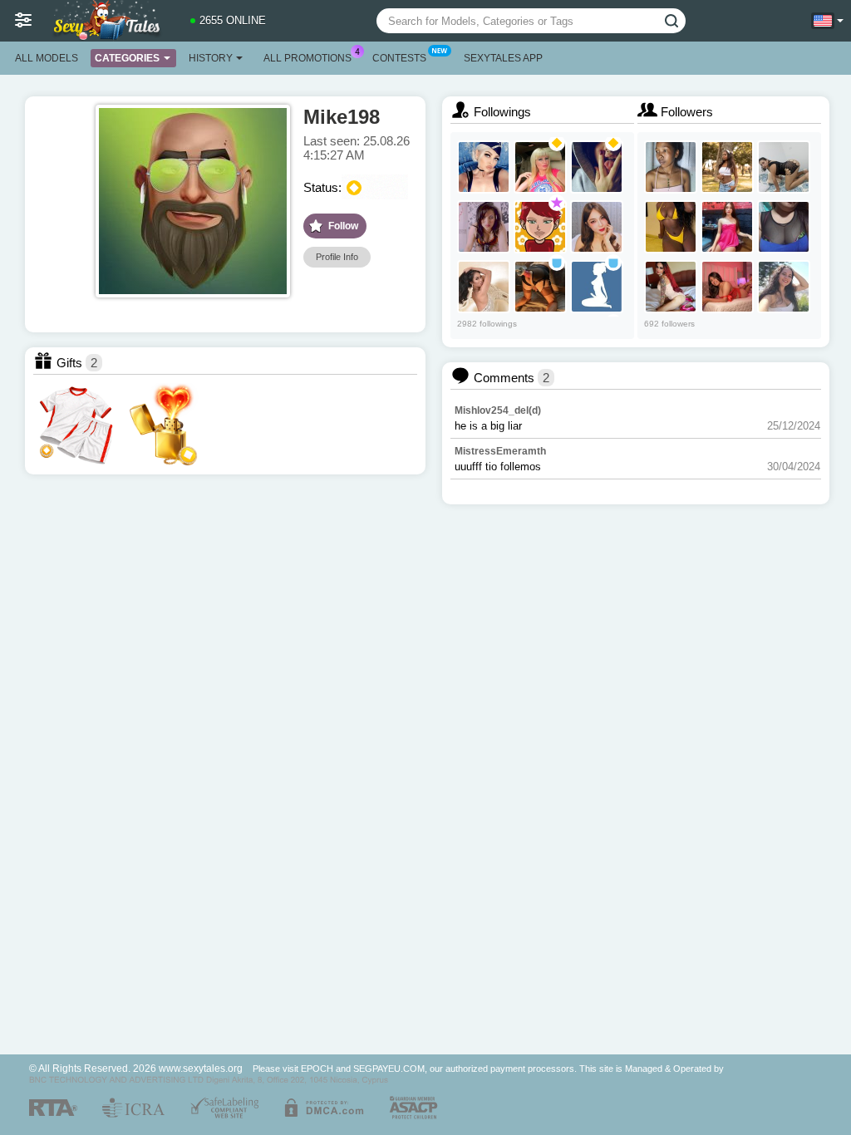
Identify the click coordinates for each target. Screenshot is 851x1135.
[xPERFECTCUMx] (596, 226)
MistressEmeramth (500, 451)
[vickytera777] (483, 226)
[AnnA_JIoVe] (596, 286)
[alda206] (540, 226)
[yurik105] (540, 286)
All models (46, 58)
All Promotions (307, 58)
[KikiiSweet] (727, 167)
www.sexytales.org (201, 1068)
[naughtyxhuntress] (727, 226)
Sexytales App (503, 58)
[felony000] (670, 286)
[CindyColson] (727, 286)
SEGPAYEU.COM (389, 1069)
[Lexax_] (483, 167)
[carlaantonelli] (783, 167)
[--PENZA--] (596, 167)
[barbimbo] (540, 167)
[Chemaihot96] (783, 226)
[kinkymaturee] (783, 286)
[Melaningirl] (670, 226)
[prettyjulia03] (483, 286)
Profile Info (337, 257)
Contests (399, 58)
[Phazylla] (670, 167)
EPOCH (317, 1069)
